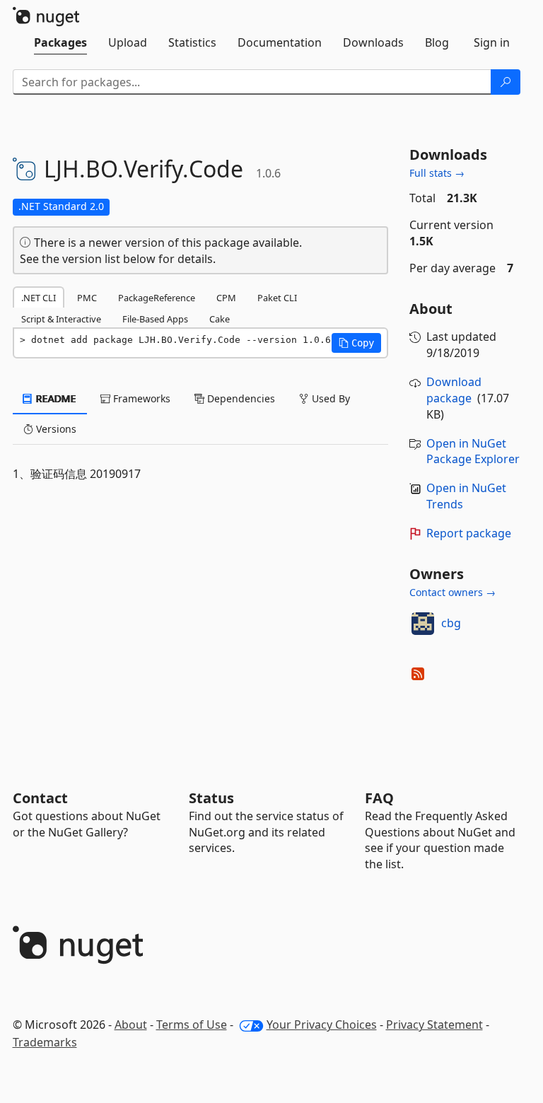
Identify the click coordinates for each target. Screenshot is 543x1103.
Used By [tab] (329, 398)
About (131, 1024)
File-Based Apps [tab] (155, 319)
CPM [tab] (226, 297)
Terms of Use (191, 1024)
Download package (453, 390)
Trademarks (45, 1042)
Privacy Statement (434, 1024)
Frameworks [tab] (140, 398)
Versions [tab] (54, 429)
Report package (468, 533)
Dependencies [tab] (239, 398)
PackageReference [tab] (156, 297)
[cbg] (423, 623)
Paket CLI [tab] (277, 297)
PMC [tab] (87, 297)
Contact (40, 797)
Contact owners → (452, 592)
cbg (451, 623)
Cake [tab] (219, 319)
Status (211, 797)
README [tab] (54, 398)
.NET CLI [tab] (38, 297)
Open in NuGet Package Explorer (473, 451)
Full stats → (437, 173)
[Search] (505, 82)
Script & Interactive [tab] (61, 319)
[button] (356, 343)
